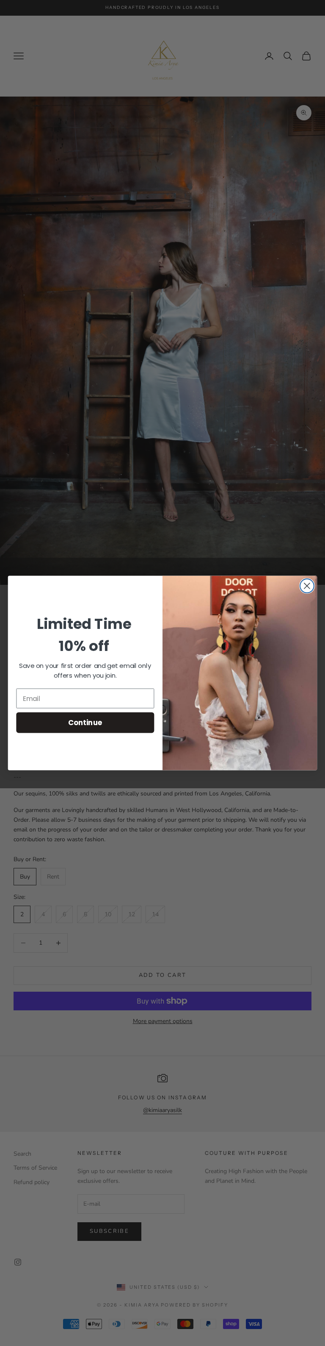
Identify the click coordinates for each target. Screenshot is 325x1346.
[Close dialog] (307, 586)
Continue (85, 722)
